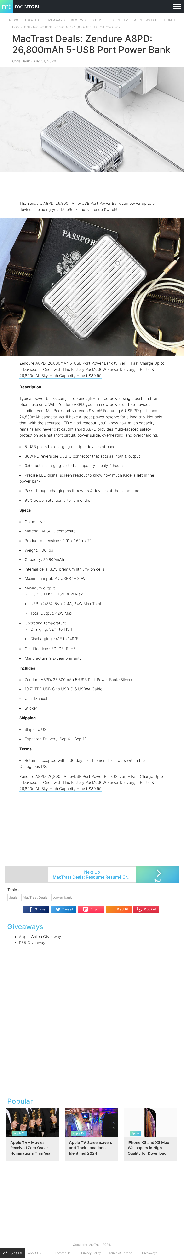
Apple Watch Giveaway (40, 936)
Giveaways (149, 1253)
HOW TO (32, 20)
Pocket (150, 909)
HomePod (172, 20)
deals (13, 897)
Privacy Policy (91, 1253)
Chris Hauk (21, 61)
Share (40, 909)
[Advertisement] (92, 186)
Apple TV (120, 20)
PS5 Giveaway (32, 942)
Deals (26, 27)
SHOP (96, 20)
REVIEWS (78, 20)
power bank (62, 897)
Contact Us (62, 1253)
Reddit (123, 909)
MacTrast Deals (35, 897)
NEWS (14, 20)
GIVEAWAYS (55, 20)
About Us (34, 1253)
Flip (93, 907)
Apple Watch (146, 20)
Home (16, 27)
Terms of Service (120, 1253)
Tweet (68, 909)
